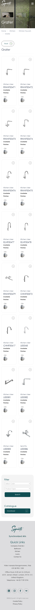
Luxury (17, 554)
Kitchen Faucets (25, 31)
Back (6, 44)
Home (3, 31)
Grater (7, 34)
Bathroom (17, 548)
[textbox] (17, 483)
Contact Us (17, 557)
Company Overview (17, 546)
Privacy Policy (17, 604)
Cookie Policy (17, 601)
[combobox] (17, 483)
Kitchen (12, 31)
